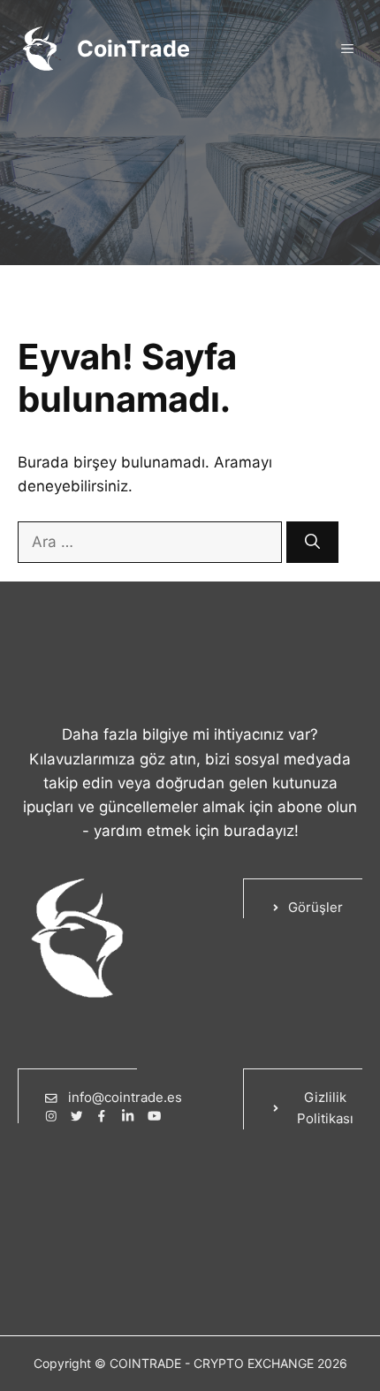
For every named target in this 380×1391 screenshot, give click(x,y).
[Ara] (312, 542)
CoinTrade (133, 48)
